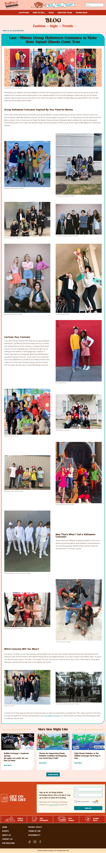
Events (5, 831)
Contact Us (7, 839)
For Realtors (8, 843)
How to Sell (39, 13)
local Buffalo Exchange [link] (51, 716)
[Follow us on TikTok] (29, 841)
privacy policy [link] (53, 805)
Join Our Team (64, 13)
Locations (24, 13)
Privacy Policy (35, 827)
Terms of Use (34, 831)
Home (4, 827)
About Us (6, 835)
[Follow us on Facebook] (40, 841)
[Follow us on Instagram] (35, 841)
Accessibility (34, 835)
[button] (53, 774)
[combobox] (94, 5)
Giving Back (81, 13)
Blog (51, 13)
